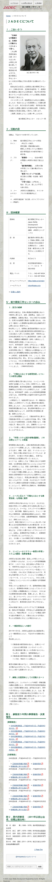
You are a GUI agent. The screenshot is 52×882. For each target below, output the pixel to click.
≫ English (38, 3)
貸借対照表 (37, 763)
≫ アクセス (14, 3)
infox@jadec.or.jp (34, 285)
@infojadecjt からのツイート (26, 856)
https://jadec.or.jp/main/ (36, 281)
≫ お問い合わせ (26, 3)
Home (8, 16)
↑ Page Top (38, 849)
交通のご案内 (15, 292)
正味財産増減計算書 (19, 763)
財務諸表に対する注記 (19, 766)
